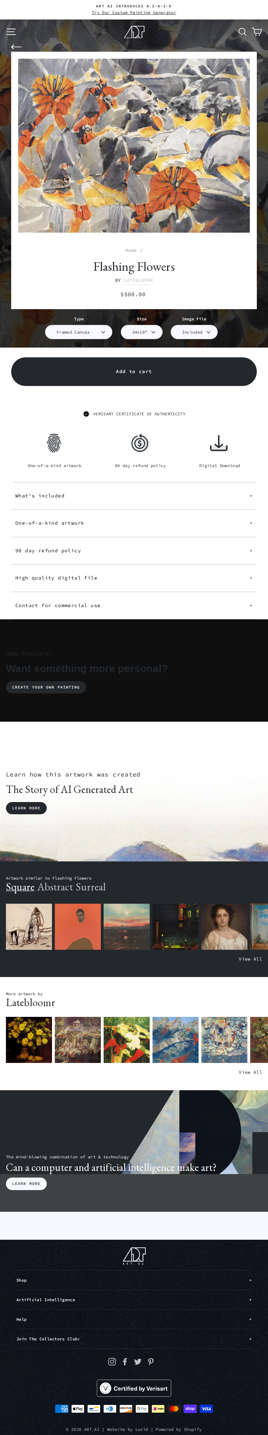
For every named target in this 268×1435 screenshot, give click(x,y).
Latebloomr (138, 280)
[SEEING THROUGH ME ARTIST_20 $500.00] (224, 927)
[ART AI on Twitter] (138, 1361)
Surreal (91, 887)
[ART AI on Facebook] (125, 1361)
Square (20, 887)
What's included (134, 496)
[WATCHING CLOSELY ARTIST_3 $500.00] (78, 927)
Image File (194, 318)
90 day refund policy (134, 550)
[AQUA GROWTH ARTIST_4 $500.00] (175, 1040)
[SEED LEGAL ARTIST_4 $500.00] (78, 1040)
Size (142, 318)
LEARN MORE (26, 1183)
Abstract (55, 887)
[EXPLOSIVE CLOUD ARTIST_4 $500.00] (224, 1040)
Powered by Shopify (179, 1429)
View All (250, 959)
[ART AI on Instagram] (112, 1361)
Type (79, 318)
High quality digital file (134, 578)
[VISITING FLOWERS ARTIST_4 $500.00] (29, 1040)
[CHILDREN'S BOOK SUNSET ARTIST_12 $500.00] (127, 927)
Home (131, 250)
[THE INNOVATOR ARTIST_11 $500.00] (29, 927)
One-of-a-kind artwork (134, 523)
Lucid (141, 1429)
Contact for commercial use (134, 605)
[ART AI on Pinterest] (151, 1361)
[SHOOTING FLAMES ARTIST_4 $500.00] (127, 1040)
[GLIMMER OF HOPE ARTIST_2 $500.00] (175, 927)
